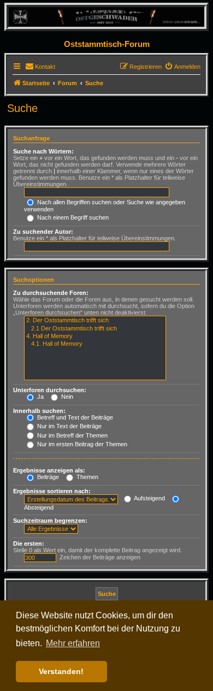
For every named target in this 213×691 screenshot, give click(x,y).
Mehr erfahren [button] (73, 643)
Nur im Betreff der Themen (72, 435)
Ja (40, 396)
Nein (66, 396)
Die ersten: (28, 543)
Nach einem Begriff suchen (72, 217)
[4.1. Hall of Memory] (95, 344)
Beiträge (47, 477)
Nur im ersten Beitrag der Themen (81, 444)
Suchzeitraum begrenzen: (50, 520)
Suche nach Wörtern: (43, 151)
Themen (86, 477)
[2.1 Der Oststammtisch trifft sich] (95, 329)
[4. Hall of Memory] (95, 336)
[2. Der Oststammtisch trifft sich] (95, 320)
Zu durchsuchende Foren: (50, 293)
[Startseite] (106, 17)
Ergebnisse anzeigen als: (49, 470)
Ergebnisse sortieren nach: (52, 491)
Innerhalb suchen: (39, 410)
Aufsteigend (149, 498)
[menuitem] (40, 66)
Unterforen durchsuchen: (49, 390)
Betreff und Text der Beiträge (74, 417)
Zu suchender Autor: (43, 231)
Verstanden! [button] (61, 671)
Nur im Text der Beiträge (69, 426)
